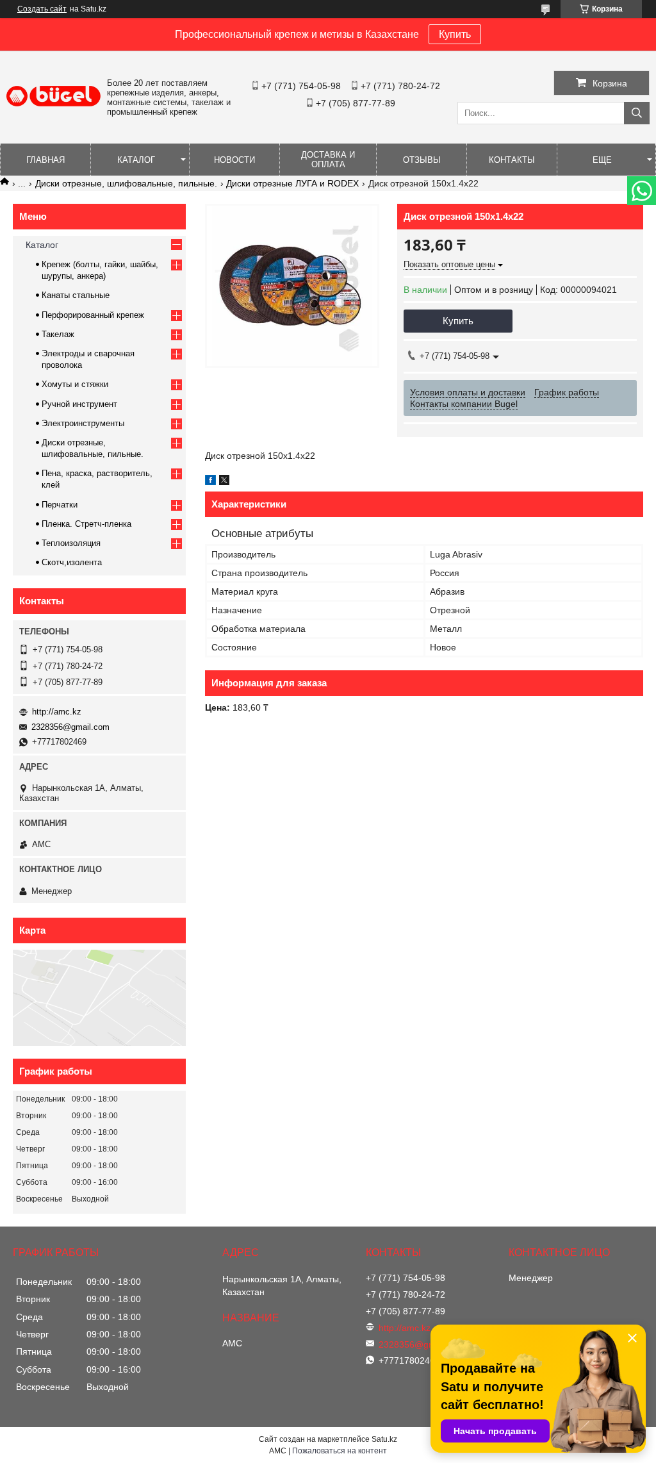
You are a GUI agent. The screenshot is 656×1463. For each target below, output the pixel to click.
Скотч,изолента (72, 562)
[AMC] (53, 103)
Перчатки (60, 504)
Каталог (136, 160)
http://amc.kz (56, 711)
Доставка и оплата (328, 159)
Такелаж (58, 334)
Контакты (512, 160)
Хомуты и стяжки (75, 384)
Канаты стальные (76, 295)
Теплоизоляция (71, 543)
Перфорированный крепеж (93, 315)
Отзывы (422, 160)
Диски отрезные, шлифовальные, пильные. (126, 183)
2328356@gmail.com (70, 727)
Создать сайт (42, 8)
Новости (234, 160)
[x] (224, 482)
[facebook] (210, 482)
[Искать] (637, 113)
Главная (45, 160)
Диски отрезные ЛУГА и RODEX (292, 183)
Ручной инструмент (79, 404)
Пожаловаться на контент (339, 1450)
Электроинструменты (83, 423)
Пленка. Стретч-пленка (86, 524)
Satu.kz (384, 1439)
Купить (455, 34)
